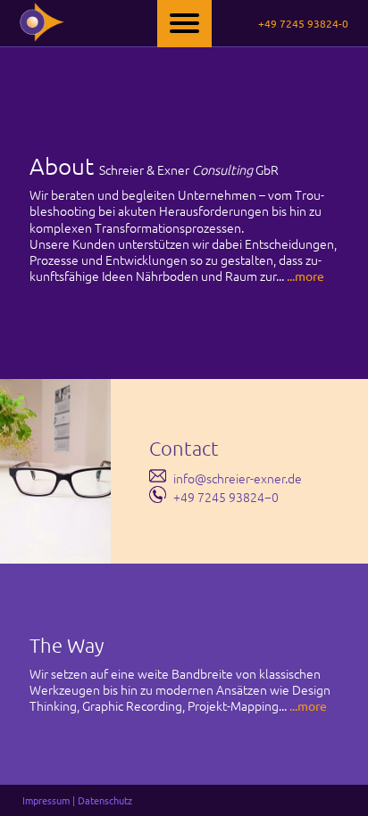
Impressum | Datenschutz (77, 800)
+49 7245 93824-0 (303, 23)
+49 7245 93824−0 (226, 497)
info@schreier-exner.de (237, 478)
